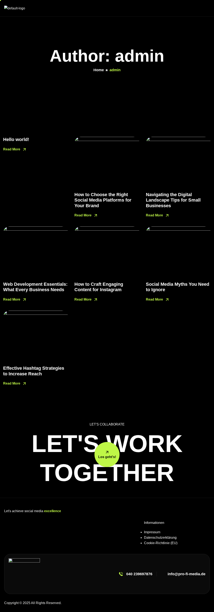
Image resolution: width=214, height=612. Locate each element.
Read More (12, 149)
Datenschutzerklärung (160, 537)
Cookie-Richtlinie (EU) (160, 543)
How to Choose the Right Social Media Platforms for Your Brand (102, 200)
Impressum (152, 532)
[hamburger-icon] (206, 8)
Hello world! (16, 139)
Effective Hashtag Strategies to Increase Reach (33, 371)
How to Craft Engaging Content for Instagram (98, 287)
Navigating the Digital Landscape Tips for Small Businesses (173, 200)
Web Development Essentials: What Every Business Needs (35, 287)
